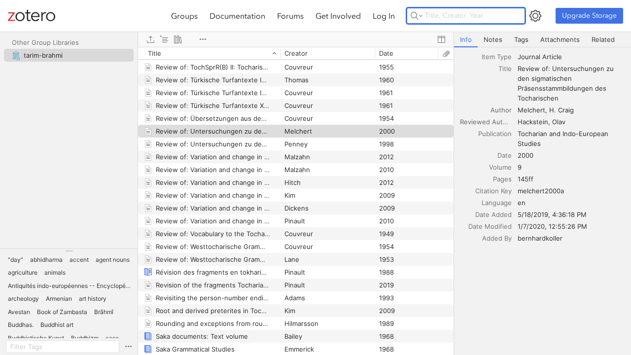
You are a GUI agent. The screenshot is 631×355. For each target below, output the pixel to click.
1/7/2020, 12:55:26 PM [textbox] (552, 226)
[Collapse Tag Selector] (69, 251)
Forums (290, 16)
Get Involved (338, 16)
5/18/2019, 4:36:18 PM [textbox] (552, 214)
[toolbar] (296, 39)
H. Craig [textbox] (561, 110)
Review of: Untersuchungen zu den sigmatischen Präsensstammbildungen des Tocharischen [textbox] (567, 83)
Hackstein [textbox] (533, 122)
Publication (495, 134)
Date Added (493, 214)
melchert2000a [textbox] (541, 191)
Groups (184, 16)
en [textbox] (522, 203)
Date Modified (490, 226)
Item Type (497, 57)
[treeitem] (69, 55)
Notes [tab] (493, 39)
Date (504, 155)
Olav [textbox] (558, 122)
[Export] (150, 39)
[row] (296, 53)
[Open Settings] (535, 15)
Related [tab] (603, 39)
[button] (15, 259)
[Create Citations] (164, 39)
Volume (500, 167)
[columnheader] (209, 53)
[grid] (296, 201)
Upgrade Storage (589, 15)
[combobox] (571, 57)
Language (497, 203)
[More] (202, 39)
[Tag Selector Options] (128, 346)
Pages (502, 179)
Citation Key (493, 191)
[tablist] (542, 39)
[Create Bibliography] (178, 39)
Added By (497, 238)
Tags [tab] (521, 39)
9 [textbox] (520, 167)
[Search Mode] (416, 15)
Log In (384, 16)
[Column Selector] (441, 39)
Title (505, 68)
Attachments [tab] (560, 39)
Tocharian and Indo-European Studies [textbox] (564, 138)
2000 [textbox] (525, 155)
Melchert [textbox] (531, 110)
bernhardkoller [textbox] (540, 238)
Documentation (237, 16)
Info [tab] (466, 39)
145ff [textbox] (525, 179)
